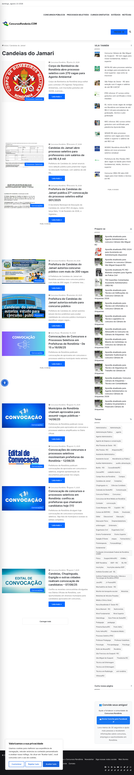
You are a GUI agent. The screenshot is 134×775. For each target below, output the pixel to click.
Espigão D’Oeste (102, 539)
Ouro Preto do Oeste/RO (117, 618)
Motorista (124, 591)
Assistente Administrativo (105, 454)
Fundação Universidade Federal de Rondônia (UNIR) (112, 553)
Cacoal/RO (100, 472)
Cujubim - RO (119, 508)
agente (118, 432)
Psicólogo (126, 645)
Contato (72, 763)
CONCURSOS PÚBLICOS (54, 15)
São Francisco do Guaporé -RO (107, 653)
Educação (120, 516)
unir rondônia (121, 671)
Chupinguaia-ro (102, 485)
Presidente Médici (117, 631)
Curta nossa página (104, 686)
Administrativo (101, 428)
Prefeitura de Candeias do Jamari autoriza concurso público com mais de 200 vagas (68, 268)
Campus (122, 476)
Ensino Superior (120, 534)
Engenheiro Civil (118, 530)
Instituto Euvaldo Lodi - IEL (106, 572)
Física (98, 558)
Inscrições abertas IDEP (115, 567)
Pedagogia (100, 622)
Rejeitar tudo (33, 764)
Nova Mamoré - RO (103, 609)
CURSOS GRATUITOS (100, 15)
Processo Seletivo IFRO (104, 636)
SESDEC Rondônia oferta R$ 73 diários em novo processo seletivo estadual (117, 150)
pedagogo (111, 622)
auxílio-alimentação (123, 463)
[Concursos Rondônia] (19, 23)
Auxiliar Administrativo (104, 463)
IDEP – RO (114, 563)
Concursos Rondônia (58, 62)
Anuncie (63, 763)
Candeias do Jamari (103, 481)
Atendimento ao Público (121, 459)
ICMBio (123, 558)
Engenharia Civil (102, 530)
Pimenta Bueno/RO (103, 627)
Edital (98, 516)
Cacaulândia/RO (114, 468)
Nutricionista (118, 609)
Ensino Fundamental (103, 534)
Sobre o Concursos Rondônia (71, 759)
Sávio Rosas (55, 333)
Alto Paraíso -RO (102, 450)
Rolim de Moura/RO (103, 649)
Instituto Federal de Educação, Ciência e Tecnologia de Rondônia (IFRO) (110, 577)
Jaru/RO (99, 582)
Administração (115, 428)
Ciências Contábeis (118, 485)
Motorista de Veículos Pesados (107, 596)
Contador (99, 503)
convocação (111, 503)
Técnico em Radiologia (104, 671)
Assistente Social (102, 459)
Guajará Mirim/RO (110, 558)
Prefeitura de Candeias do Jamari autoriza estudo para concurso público (66, 302)
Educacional (108, 516)
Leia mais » (57, 96)
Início (6, 45)
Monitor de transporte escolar (107, 591)
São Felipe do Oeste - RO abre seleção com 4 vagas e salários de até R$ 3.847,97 (117, 84)
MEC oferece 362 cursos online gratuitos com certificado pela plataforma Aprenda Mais (117, 124)
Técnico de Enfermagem (105, 662)
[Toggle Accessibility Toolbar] (4, 382)
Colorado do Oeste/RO (104, 490)
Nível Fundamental (103, 613)
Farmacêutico (125, 539)
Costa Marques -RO (103, 508)
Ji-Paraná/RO (111, 582)
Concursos (117, 494)
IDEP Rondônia (101, 563)
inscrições (100, 567)
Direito (116, 512)
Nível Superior (118, 613)
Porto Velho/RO (101, 631)
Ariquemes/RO (117, 450)
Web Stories (123, 759)
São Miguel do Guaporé (104, 658)
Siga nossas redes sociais (106, 759)
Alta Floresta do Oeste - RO (106, 445)
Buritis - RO (100, 468)
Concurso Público (102, 494)
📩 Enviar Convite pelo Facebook (113, 719)
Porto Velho (118, 627)
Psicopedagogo (113, 645)
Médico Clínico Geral (103, 600)
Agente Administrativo (104, 436)
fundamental (100, 548)
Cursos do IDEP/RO (103, 512)
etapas (114, 539)
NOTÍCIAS (126, 15)
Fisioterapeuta (101, 543)
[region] (34, 754)
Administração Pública (104, 432)
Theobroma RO (122, 658)
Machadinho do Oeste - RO (106, 587)
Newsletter (89, 759)
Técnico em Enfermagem (105, 667)
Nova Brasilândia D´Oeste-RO (107, 605)
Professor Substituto (122, 640)
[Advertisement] (45, 120)
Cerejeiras (118, 481)
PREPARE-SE (119, 32)
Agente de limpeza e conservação (108, 441)
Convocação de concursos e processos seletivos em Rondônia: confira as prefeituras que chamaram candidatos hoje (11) (67, 498)
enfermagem (100, 525)
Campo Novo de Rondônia (105, 476)
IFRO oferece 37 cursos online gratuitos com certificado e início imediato (118, 96)
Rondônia (117, 649)
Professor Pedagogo (103, 640)
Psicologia (100, 645)
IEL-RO (124, 563)
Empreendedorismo (119, 521)
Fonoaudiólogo (115, 543)
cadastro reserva (114, 472)
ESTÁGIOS (115, 15)
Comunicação (121, 490)
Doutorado (126, 512)
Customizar (16, 764)
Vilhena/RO (100, 676)
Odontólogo (100, 618)
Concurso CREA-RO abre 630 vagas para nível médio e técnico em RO (118, 176)
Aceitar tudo (51, 764)
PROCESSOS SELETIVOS (78, 15)
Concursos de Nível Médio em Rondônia (110, 499)
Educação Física (102, 521)
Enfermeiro (113, 525)
